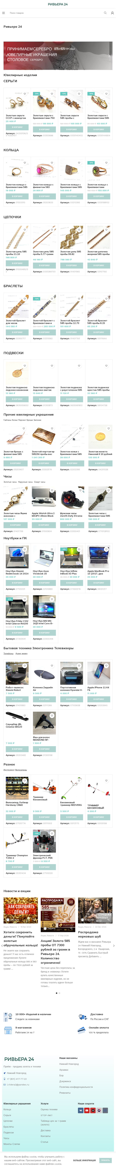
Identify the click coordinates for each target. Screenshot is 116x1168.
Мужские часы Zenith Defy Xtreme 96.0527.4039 (71, 516)
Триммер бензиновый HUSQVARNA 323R (43, 800)
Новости (13, 927)
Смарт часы (39, 482)
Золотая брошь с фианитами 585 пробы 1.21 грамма (14, 454)
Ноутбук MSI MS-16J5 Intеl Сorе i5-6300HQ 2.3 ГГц (43, 623)
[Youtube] (87, 1110)
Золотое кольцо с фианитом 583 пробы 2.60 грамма (44, 187)
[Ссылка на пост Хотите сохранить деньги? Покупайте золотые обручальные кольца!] (21, 910)
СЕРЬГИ (10, 81)
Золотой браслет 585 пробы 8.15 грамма (97, 323)
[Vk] (80, 1110)
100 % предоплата (99, 1032)
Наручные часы (25, 482)
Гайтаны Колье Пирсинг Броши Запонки (22, 420)
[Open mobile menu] (3, 13)
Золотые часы (10, 482)
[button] (6, 55)
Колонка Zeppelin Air (43, 688)
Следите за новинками (27, 1019)
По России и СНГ (99, 1019)
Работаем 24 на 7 (24, 1032)
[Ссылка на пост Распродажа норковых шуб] (95, 910)
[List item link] (85, 1064)
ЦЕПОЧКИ (12, 217)
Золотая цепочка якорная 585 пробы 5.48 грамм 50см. (98, 254)
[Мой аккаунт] (112, 13)
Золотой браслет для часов (16, 321)
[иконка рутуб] (99, 1110)
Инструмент (9, 770)
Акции (6, 927)
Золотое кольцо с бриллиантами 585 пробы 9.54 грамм (71, 187)
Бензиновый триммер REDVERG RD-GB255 (71, 805)
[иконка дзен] (93, 1110)
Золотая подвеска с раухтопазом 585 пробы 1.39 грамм (71, 390)
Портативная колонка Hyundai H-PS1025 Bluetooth (71, 690)
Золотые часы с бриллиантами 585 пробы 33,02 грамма (100, 516)
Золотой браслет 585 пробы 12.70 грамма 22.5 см (70, 323)
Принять (105, 1160)
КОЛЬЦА (11, 150)
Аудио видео (21, 653)
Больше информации (84, 1160)
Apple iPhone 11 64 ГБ (98, 688)
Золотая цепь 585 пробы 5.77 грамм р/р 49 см (43, 254)
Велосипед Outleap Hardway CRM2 (17, 803)
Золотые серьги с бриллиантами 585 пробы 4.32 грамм (98, 118)
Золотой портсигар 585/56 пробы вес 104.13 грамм (43, 454)
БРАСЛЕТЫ (13, 286)
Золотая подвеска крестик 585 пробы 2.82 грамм (98, 390)
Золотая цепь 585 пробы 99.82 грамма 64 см (70, 254)
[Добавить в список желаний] (24, 93)
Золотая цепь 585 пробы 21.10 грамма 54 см (16, 254)
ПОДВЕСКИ (13, 353)
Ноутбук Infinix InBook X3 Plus (68, 572)
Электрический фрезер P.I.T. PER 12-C (42, 858)
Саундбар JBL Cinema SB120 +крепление (14, 727)
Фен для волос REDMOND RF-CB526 (41, 740)
